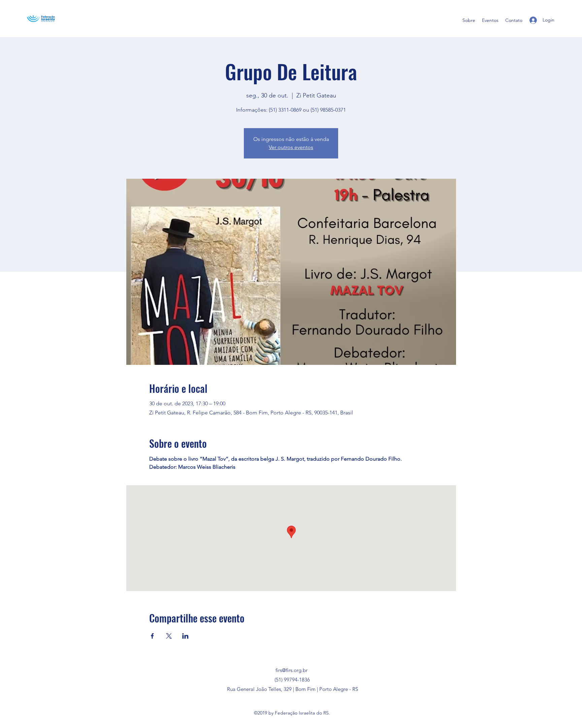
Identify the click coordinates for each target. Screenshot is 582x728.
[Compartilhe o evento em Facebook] (152, 636)
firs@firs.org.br (292, 670)
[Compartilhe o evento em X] (169, 636)
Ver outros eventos (291, 147)
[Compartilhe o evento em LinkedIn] (185, 636)
